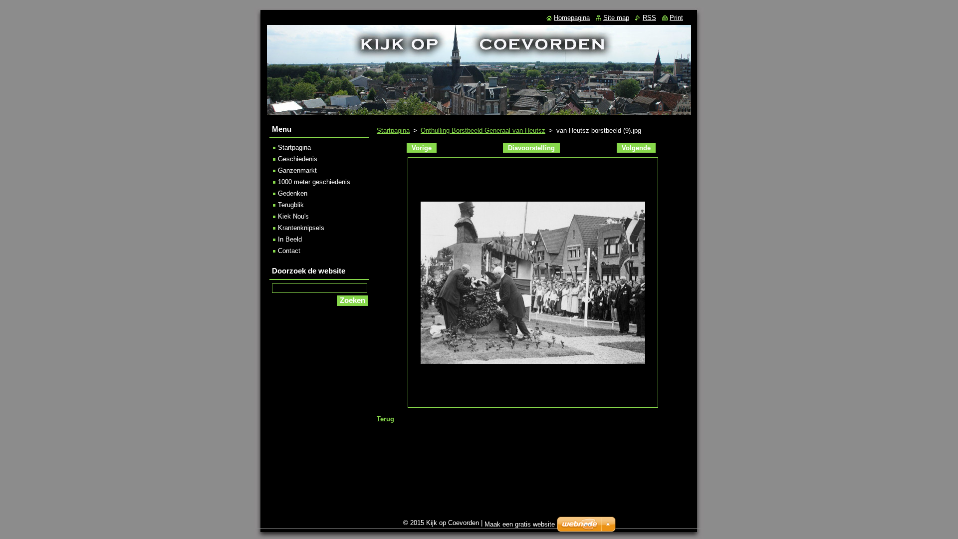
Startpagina (393, 130)
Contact (289, 251)
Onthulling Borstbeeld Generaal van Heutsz (483, 130)
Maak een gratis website (519, 524)
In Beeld (290, 239)
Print (676, 17)
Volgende (636, 148)
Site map (616, 17)
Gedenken (292, 193)
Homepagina (572, 17)
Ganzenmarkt (297, 170)
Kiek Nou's (293, 216)
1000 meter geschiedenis (314, 182)
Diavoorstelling (531, 148)
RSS (649, 17)
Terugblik (291, 205)
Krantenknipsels (301, 228)
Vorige (422, 148)
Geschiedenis (297, 159)
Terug (385, 419)
